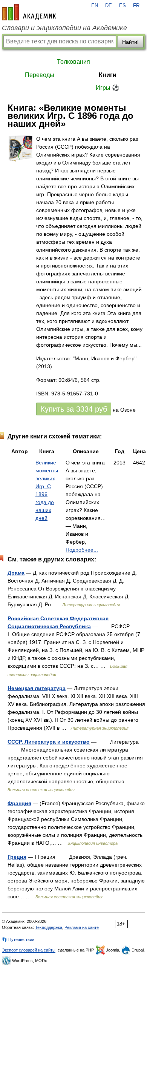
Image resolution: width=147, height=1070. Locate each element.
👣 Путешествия (18, 939)
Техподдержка (48, 927)
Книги (107, 75)
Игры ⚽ (107, 88)
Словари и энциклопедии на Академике (64, 28)
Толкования (73, 61)
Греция (17, 857)
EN (94, 5)
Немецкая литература (37, 688)
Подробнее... (82, 550)
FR (136, 5)
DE (108, 5)
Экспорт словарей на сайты (28, 950)
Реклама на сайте (81, 927)
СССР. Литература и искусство (49, 742)
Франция (19, 803)
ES (122, 5)
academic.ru (29, 12)
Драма (16, 573)
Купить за (73, 409)
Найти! (130, 42)
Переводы (39, 75)
